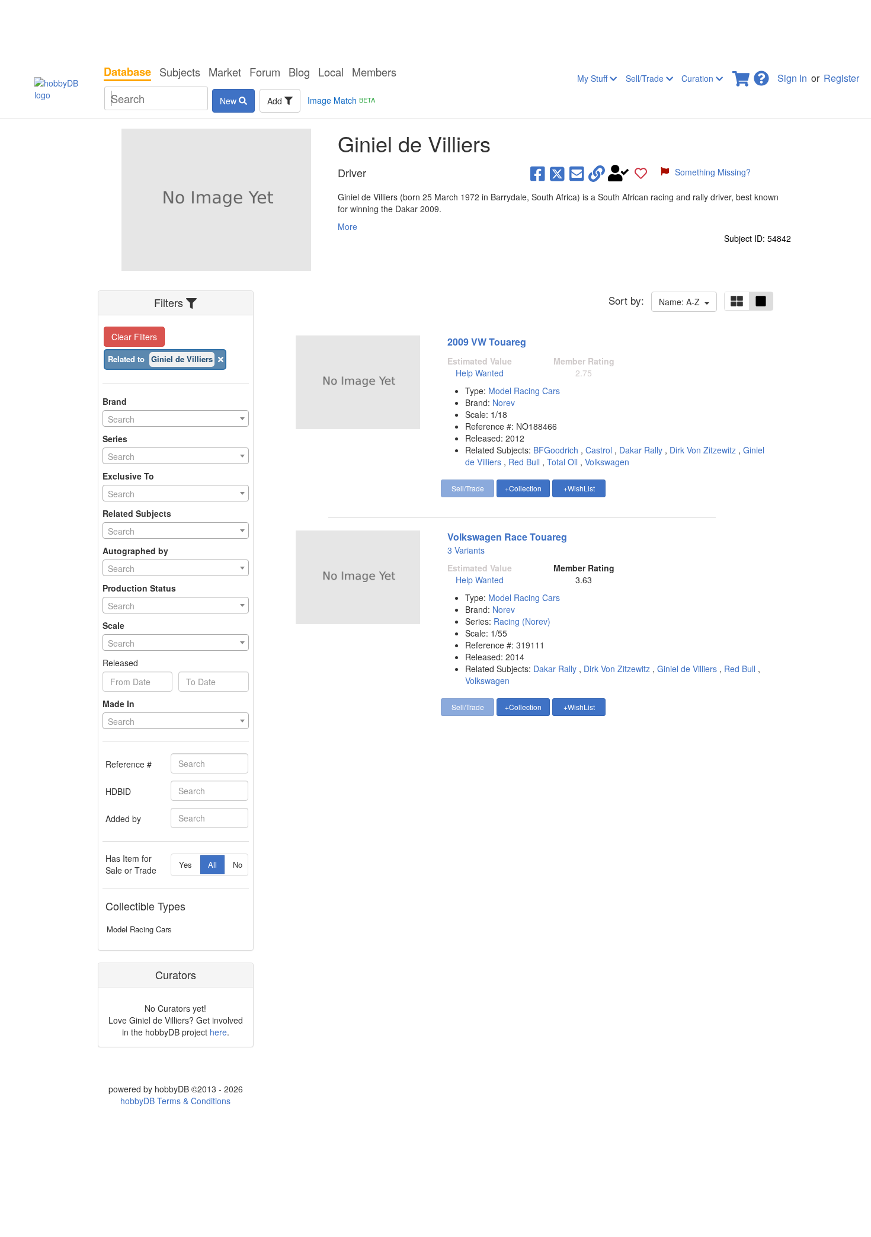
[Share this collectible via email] (576, 173)
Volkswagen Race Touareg (507, 537)
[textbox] (175, 419)
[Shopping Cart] (742, 75)
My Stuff (593, 78)
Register (841, 78)
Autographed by (135, 551)
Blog (299, 71)
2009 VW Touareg (486, 342)
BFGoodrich (555, 450)
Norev (503, 402)
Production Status (139, 588)
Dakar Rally (640, 450)
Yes (185, 864)
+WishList (579, 488)
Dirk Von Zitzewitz (703, 450)
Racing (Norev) (522, 621)
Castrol (598, 450)
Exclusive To (128, 476)
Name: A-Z (682, 302)
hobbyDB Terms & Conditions (175, 1101)
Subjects (179, 71)
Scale (113, 625)
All (212, 864)
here (218, 1032)
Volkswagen (607, 462)
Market (225, 71)
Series (115, 439)
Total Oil (562, 462)
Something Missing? (713, 172)
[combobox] (176, 418)
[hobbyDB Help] (761, 75)
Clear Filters (134, 337)
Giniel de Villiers (687, 669)
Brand (115, 401)
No (237, 864)
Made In (119, 703)
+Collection (523, 488)
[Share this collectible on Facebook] (537, 173)
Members (374, 71)
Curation (698, 78)
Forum (264, 71)
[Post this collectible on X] (557, 173)
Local (331, 71)
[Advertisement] (435, 29)
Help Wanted (480, 373)
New (229, 101)
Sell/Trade (646, 78)
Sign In (792, 78)
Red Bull (524, 462)
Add (275, 101)
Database (127, 71)
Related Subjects (137, 513)
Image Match (341, 100)
